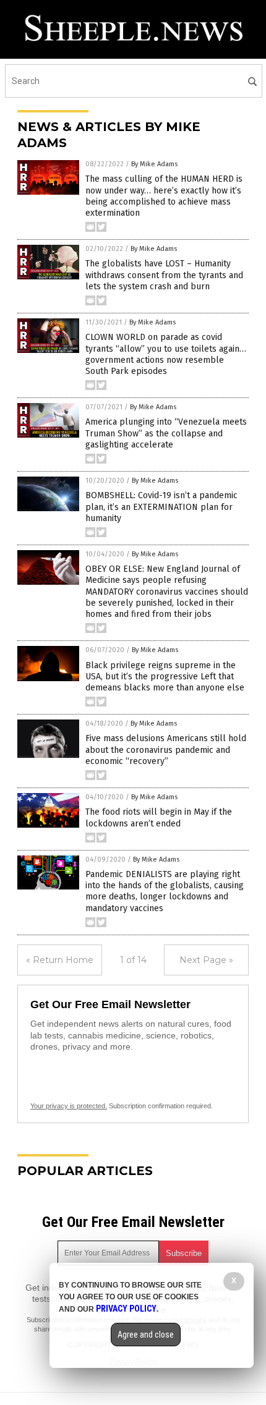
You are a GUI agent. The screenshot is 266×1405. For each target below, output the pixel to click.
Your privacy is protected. (68, 1106)
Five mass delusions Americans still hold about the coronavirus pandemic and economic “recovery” (165, 749)
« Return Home (59, 960)
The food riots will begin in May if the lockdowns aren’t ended (158, 817)
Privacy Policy (126, 1309)
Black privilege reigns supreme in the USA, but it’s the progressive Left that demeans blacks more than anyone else (164, 676)
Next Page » (206, 960)
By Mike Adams (154, 164)
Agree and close (146, 1334)
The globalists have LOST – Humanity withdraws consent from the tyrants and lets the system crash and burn (164, 274)
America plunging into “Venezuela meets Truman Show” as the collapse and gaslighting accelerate (166, 433)
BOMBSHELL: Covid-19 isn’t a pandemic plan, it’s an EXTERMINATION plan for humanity (161, 506)
